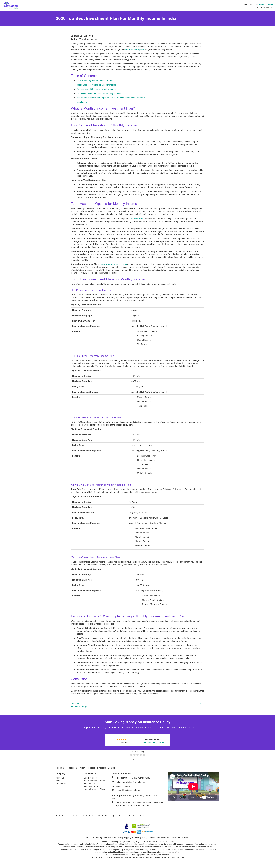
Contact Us (61, 783)
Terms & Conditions (113, 837)
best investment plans (134, 49)
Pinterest (91, 767)
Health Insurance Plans (94, 789)
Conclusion (82, 101)
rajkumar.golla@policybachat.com (131, 782)
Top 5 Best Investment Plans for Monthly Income (99, 93)
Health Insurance (91, 783)
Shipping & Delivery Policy (135, 837)
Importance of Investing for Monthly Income (96, 84)
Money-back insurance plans (114, 264)
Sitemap (185, 837)
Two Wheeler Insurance (94, 780)
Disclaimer (175, 837)
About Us (60, 777)
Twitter (82, 767)
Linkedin (111, 767)
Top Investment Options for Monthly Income (96, 89)
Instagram (101, 767)
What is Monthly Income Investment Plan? (96, 80)
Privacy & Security (94, 837)
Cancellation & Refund (159, 837)
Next (202, 703)
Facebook (72, 767)
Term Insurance (91, 786)
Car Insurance (90, 777)
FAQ (58, 780)
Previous (75, 703)
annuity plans (137, 218)
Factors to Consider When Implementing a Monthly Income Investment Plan (111, 97)
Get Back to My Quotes (153, 742)
